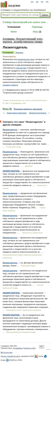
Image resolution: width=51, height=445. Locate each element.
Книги (14, 32)
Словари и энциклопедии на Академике (23, 10)
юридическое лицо (26, 59)
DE (37, 2)
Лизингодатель (10, 130)
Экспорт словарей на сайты (10, 356)
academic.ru (10, 4)
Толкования (13, 27)
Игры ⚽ (37, 32)
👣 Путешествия (6, 352)
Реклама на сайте (29, 348)
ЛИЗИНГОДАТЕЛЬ (11, 171)
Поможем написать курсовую (28, 109)
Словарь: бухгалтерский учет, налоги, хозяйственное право (25, 22)
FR (47, 2)
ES (42, 2)
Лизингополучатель (37, 113)
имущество (21, 68)
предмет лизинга (10, 85)
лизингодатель (10, 271)
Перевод (19, 52)
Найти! (45, 15)
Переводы (37, 27)
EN (32, 2)
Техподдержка (17, 348)
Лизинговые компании (17, 113)
